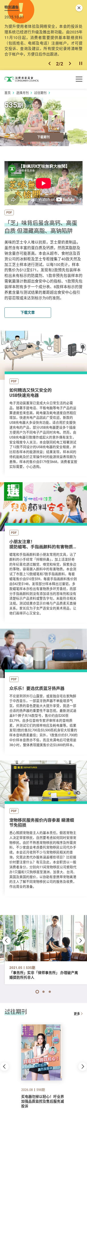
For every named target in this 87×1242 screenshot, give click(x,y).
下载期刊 (43, 137)
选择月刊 (22, 93)
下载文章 (28, 312)
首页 (7, 93)
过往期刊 (40, 93)
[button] (49, 63)
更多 (77, 1014)
